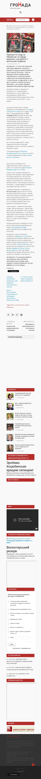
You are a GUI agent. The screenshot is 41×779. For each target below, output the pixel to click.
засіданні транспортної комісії (20, 110)
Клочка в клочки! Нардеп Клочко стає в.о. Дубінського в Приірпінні (24, 446)
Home (10, 26)
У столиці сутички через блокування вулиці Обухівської (26, 279)
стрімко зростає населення (19, 156)
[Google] (17, 314)
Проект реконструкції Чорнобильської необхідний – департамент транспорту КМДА (13, 295)
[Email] (21, 314)
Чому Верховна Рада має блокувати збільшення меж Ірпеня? (23, 425)
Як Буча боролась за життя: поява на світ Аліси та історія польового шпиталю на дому (23, 415)
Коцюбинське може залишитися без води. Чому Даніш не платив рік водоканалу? (24, 436)
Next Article (28, 321)
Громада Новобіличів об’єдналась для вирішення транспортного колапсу (12, 282)
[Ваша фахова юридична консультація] (20, 729)
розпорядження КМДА (18, 227)
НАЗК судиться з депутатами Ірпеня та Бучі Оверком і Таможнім (28, 327)
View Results (16, 648)
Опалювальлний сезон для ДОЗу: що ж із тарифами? (23, 394)
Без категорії (16, 26)
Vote (11, 644)
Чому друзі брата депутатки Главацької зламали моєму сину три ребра (19, 661)
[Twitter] (12, 314)
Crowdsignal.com (26, 648)
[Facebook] (8, 314)
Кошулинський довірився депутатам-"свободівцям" (13, 328)
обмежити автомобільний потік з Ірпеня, (17, 152)
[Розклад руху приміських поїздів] (18, 538)
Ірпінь (22, 305)
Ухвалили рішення (23, 244)
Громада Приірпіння (13, 736)
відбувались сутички (22, 236)
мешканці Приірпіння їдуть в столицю (19, 169)
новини (26, 305)
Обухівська (10, 307)
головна (16, 305)
